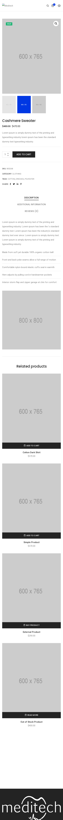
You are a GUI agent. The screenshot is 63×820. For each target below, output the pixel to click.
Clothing (16, 174)
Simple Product (32, 542)
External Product (31, 632)
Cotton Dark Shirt (31, 452)
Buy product (33, 625)
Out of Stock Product (31, 722)
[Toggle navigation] (59, 6)
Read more (32, 715)
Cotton (11, 179)
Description (31, 197)
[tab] (31, 197)
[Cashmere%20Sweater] (10, 184)
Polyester (29, 179)
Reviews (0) (31, 211)
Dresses (20, 179)
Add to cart (23, 154)
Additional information (31, 204)
